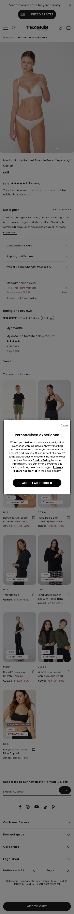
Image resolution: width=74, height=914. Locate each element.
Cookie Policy (42, 460)
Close (64, 425)
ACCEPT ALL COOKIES (37, 483)
